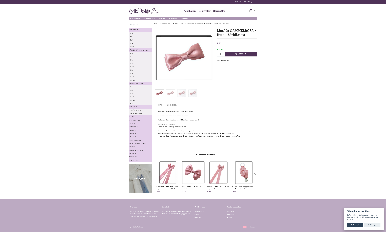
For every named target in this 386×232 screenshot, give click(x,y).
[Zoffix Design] (164, 17)
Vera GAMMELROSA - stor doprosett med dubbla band (167, 203)
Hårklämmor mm (165, 39)
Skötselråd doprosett (149, 34)
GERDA (132, 82)
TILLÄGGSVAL (133, 146)
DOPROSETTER (133, 45)
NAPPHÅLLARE (133, 122)
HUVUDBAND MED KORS (136, 166)
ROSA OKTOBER (133, 176)
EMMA (132, 62)
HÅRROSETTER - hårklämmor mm (138, 65)
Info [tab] (160, 120)
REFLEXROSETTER (134, 136)
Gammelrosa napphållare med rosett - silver (242, 203)
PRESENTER (132, 169)
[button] (254, 190)
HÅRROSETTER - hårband (136, 99)
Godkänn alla (355, 225)
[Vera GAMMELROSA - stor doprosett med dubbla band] (167, 188)
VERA (131, 49)
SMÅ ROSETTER (133, 142)
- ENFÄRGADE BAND (135, 125)
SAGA (131, 75)
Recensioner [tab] (172, 120)
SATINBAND (132, 139)
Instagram (231, 230)
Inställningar (372, 225)
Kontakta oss (173, 34)
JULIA (131, 85)
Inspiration (162, 34)
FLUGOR (131, 132)
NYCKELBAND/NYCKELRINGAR (137, 159)
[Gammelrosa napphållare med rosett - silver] (243, 188)
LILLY (131, 79)
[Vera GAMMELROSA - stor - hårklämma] (193, 188)
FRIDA (131, 89)
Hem (155, 39)
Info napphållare (135, 34)
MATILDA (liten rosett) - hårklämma (191, 39)
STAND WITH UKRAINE (135, 156)
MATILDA (132, 52)
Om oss (197, 230)
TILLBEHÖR (132, 149)
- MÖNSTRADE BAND (136, 129)
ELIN (131, 59)
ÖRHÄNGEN (132, 152)
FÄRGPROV (132, 162)
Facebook (231, 227)
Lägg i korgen (242, 69)
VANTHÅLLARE (133, 172)
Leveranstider (184, 34)
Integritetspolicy (199, 227)
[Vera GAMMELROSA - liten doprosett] (218, 188)
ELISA (131, 55)
